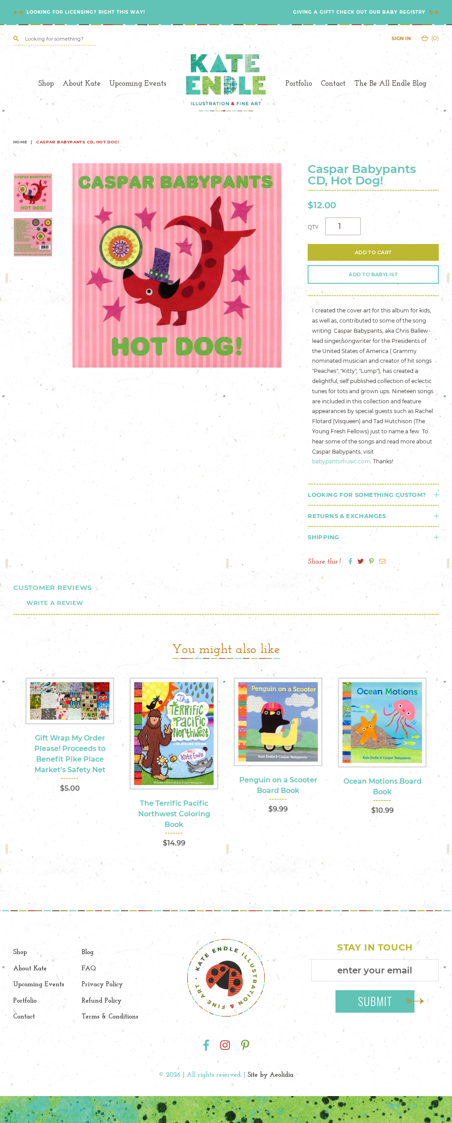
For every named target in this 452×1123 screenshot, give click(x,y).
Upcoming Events (137, 83)
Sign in (401, 38)
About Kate (82, 83)
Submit (375, 1001)
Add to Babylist (373, 274)
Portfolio (299, 83)
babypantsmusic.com (341, 461)
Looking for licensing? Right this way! (85, 12)
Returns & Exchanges (347, 515)
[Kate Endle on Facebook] (206, 1045)
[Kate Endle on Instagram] (225, 1045)
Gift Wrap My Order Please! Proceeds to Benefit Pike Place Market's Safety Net (69, 754)
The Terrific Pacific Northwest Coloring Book (174, 814)
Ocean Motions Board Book (382, 786)
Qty (313, 227)
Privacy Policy (102, 984)
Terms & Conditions (110, 1016)
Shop (46, 83)
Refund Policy (101, 1000)
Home (20, 141)
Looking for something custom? (367, 494)
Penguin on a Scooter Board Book (278, 785)
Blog (88, 951)
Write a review (54, 602)
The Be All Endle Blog (390, 83)
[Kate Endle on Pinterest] (245, 1045)
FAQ (89, 968)
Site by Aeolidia (271, 1074)
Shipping (323, 537)
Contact (333, 83)
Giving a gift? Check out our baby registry (359, 12)
